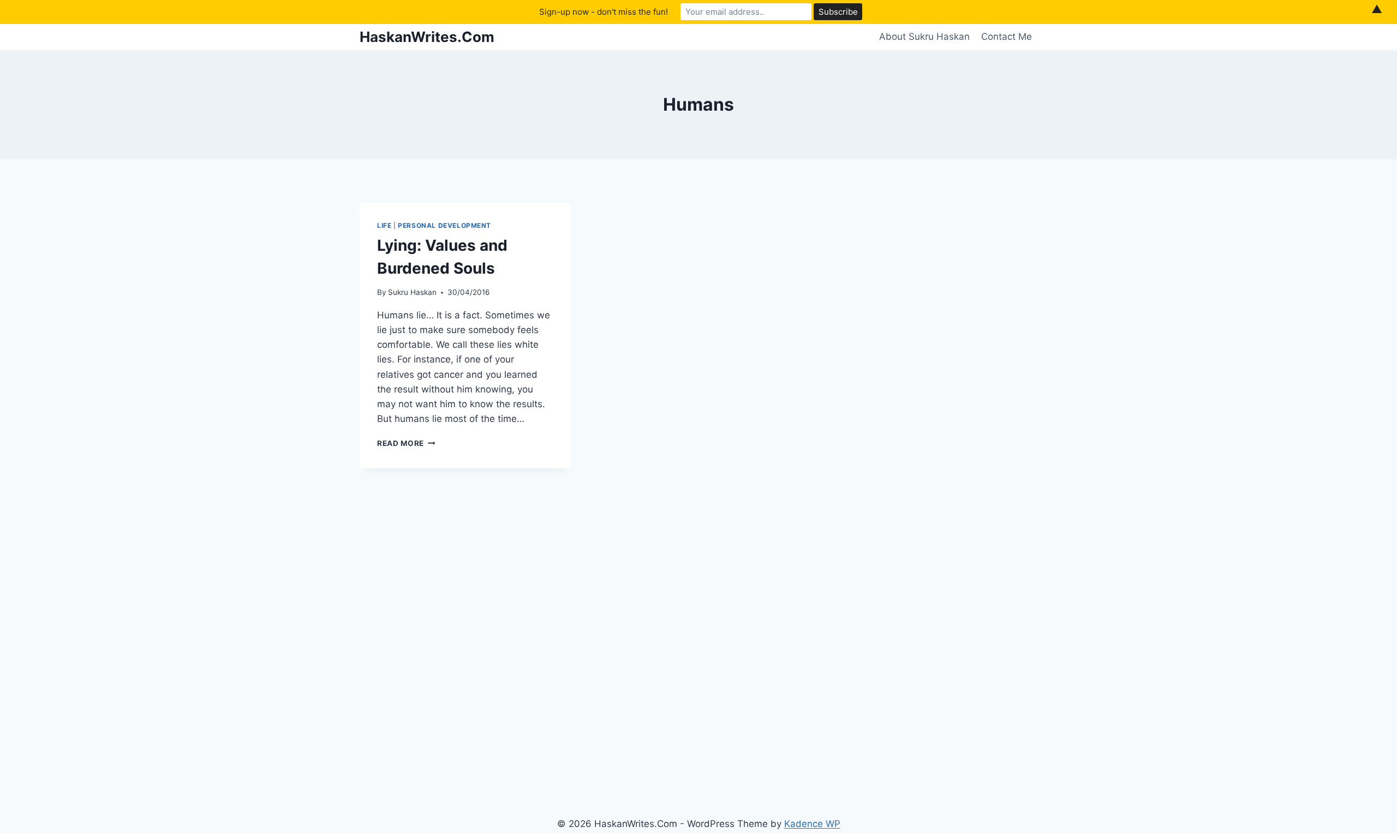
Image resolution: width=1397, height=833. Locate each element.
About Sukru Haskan (924, 36)
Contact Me (1006, 36)
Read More (406, 443)
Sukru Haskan (412, 292)
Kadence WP (812, 823)
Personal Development (444, 225)
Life (384, 225)
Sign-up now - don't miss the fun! (603, 12)
